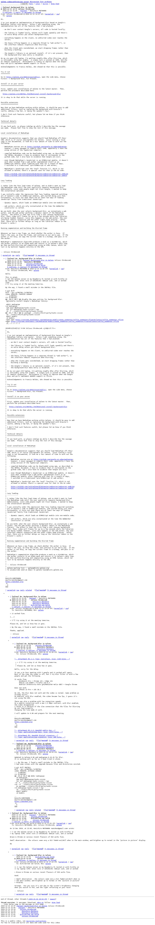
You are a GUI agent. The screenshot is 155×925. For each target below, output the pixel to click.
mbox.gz (40, 902)
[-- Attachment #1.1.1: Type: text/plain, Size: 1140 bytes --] (42, 659)
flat (25, 255)
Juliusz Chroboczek (34, 263)
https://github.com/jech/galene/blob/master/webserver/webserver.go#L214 (36, 174)
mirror (45, 4)
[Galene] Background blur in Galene (38, 260)
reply (17, 255)
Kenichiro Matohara (41, 602)
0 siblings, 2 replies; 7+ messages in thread (27, 267)
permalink (49, 14)
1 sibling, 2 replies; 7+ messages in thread (31, 607)
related (28, 590)
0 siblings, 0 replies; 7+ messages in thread (36, 860)
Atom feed (55, 4)
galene (9, 16)
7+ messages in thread (44, 255)
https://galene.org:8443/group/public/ (23, 77)
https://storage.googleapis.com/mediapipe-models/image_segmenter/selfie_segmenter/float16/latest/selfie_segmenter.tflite (69, 320)
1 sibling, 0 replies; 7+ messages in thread (35, 650)
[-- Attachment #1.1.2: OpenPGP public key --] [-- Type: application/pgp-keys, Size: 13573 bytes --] (39, 731)
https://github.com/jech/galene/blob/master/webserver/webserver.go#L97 (36, 175)
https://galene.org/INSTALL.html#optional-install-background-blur (32, 94)
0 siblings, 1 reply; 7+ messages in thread (22, 12)
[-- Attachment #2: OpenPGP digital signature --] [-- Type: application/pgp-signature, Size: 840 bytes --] (40, 736)
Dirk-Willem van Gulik (35, 265)
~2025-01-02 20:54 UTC (37, 899)
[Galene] (23, 11)
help (31, 4)
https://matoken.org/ (14, 582)
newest (52, 899)
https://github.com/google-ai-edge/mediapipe (46, 146)
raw (57, 14)
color (38, 4)
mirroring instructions (36, 921)
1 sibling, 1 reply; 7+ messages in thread (30, 821)
